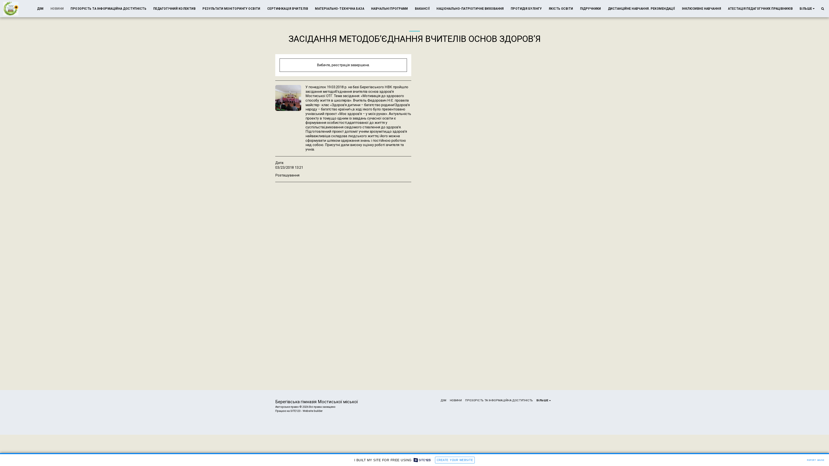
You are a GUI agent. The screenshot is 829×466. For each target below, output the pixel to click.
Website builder (313, 410)
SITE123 (295, 410)
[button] (823, 8)
